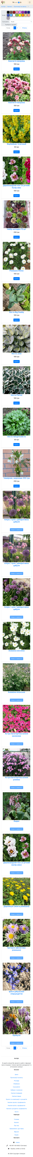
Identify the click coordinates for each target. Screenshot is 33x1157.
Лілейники (16, 1084)
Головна (16, 1119)
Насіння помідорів (16, 1093)
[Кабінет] (20, 2)
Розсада (16, 1080)
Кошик (16, 2)
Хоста (16, 1111)
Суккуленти (16, 1087)
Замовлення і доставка (17, 1128)
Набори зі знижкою (16, 1090)
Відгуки (16, 1131)
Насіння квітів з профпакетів (16, 1105)
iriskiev (18, 1142)
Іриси (16, 1074)
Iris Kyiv (3, 6)
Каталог (9, 6)
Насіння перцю (16, 1096)
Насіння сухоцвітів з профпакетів (16, 1108)
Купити (16, 69)
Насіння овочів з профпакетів (16, 1102)
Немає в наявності (16, 529)
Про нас (16, 1125)
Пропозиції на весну (20, 6)
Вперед (24, 28)
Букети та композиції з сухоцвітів (16, 1099)
